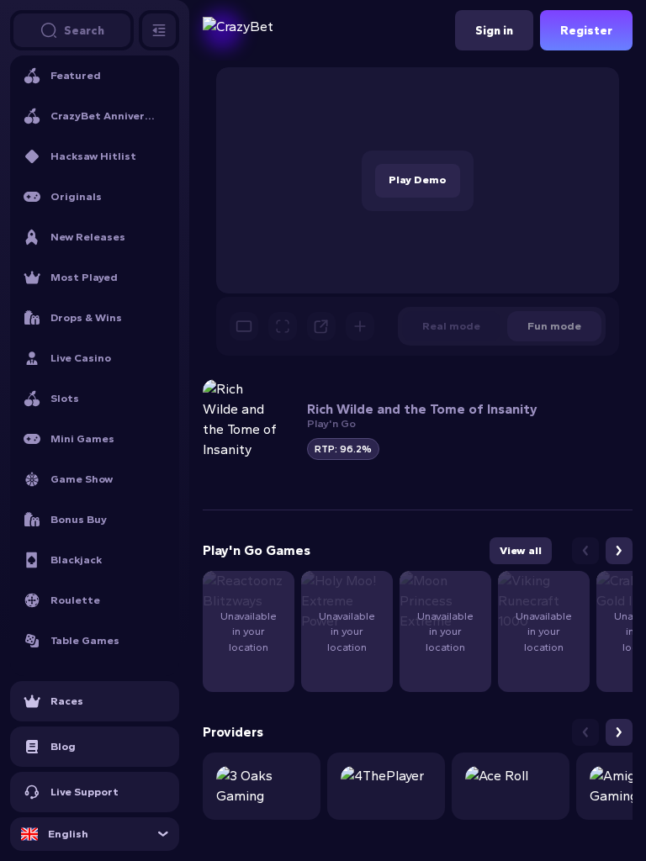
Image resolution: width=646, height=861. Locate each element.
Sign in (494, 31)
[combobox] (94, 834)
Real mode (451, 326)
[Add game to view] (360, 326)
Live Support (84, 791)
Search (84, 31)
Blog (63, 746)
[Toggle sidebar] (159, 30)
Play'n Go (331, 423)
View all (521, 550)
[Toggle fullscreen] (282, 326)
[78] (261, 786)
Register (586, 31)
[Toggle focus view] (244, 326)
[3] (510, 786)
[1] (386, 786)
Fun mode (554, 326)
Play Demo (418, 179)
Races (66, 701)
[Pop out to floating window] (321, 326)
